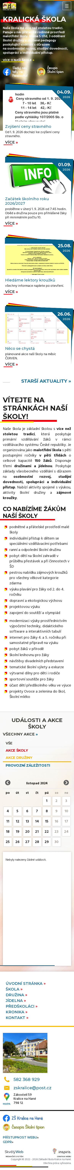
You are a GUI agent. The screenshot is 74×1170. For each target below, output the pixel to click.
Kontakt (16, 1017)
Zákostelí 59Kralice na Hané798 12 (24, 1099)
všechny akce (19, 734)
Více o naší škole (17, 60)
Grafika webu (64, 1156)
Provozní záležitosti (28, 765)
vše (9, 743)
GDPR (7, 1142)
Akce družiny (19, 758)
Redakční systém (14, 1156)
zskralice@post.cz (32, 1087)
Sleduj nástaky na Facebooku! (20, 71)
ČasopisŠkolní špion (55, 70)
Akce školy (17, 750)
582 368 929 (26, 1079)
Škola (13, 989)
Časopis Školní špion (28, 1127)
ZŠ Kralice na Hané (27, 1118)
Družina (15, 995)
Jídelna (15, 1000)
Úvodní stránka (25, 983)
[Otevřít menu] (67, 6)
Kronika (15, 1012)
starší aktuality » (46, 381)
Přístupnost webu (20, 1137)
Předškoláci (20, 1006)
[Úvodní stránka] (9, 6)
